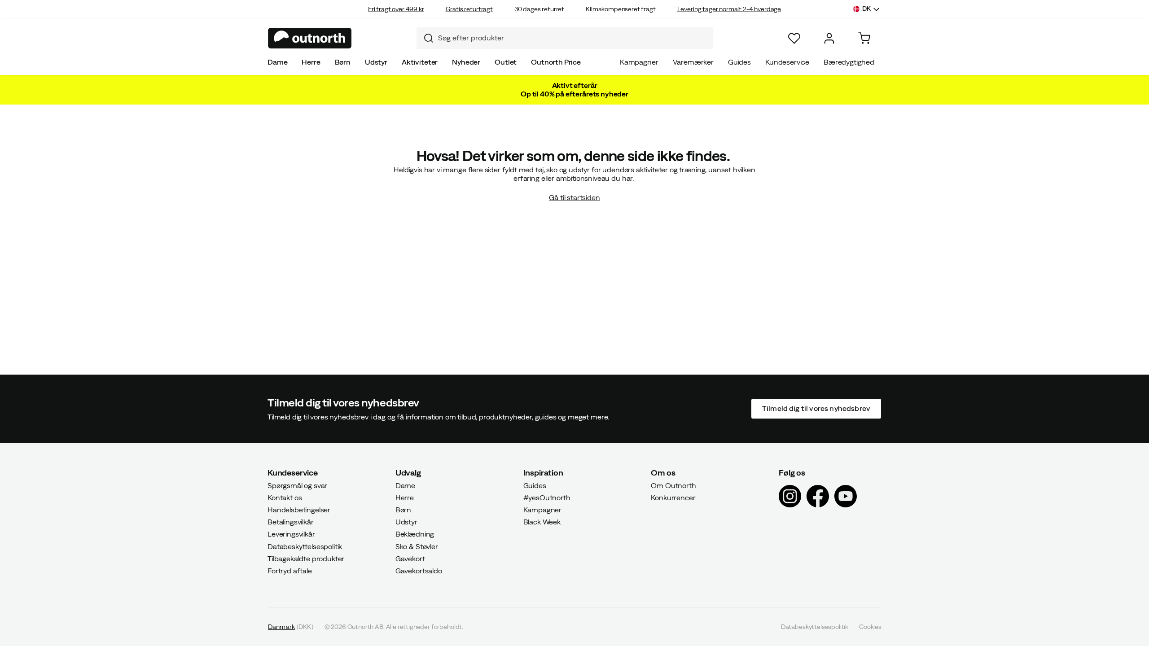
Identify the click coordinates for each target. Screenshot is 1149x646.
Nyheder (466, 62)
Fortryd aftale (290, 571)
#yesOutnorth (546, 497)
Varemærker (693, 62)
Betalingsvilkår (291, 522)
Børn (343, 62)
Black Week (542, 522)
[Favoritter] (794, 38)
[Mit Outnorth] (829, 38)
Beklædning (414, 534)
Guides (739, 62)
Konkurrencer (673, 497)
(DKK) (290, 626)
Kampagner (639, 62)
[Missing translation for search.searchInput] (425, 38)
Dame (277, 62)
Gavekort (410, 558)
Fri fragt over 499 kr (396, 9)
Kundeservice (787, 62)
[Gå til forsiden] (310, 38)
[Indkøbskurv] (864, 38)
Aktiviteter (420, 62)
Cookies (870, 626)
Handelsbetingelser (299, 510)
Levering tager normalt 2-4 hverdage (729, 9)
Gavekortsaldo (418, 571)
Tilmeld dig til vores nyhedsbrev (816, 408)
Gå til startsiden (574, 197)
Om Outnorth (673, 485)
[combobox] (565, 38)
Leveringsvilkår (291, 534)
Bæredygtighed (849, 62)
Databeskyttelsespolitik (305, 546)
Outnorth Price (556, 62)
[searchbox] (573, 38)
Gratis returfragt (469, 9)
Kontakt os (285, 497)
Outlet (506, 62)
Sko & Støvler (416, 546)
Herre (311, 62)
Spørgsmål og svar (297, 485)
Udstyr (376, 62)
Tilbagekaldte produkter (306, 558)
